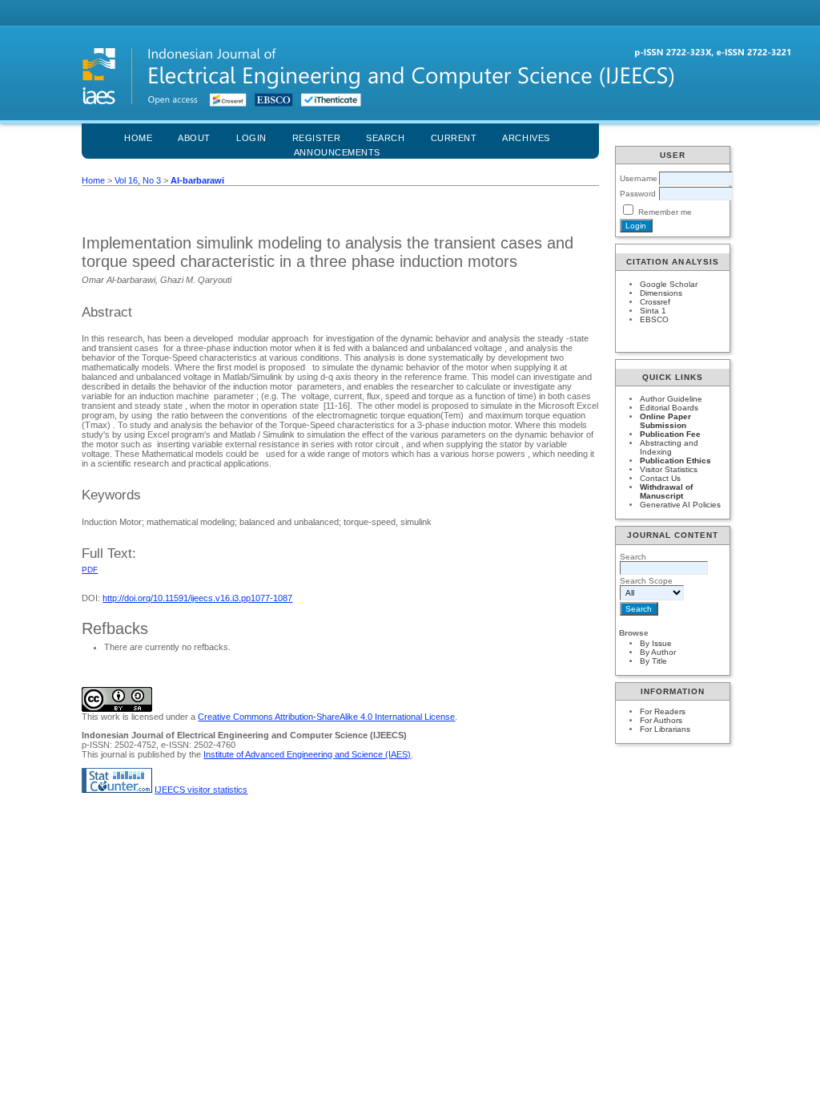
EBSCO (654, 319)
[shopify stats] (117, 789)
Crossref (655, 301)
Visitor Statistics (668, 469)
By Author (658, 652)
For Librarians (665, 729)
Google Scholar (668, 284)
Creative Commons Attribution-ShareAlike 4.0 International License (326, 716)
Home (138, 138)
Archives (525, 138)
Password (638, 193)
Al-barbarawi (197, 180)
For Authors (661, 720)
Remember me (665, 212)
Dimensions (661, 293)
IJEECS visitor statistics (201, 789)
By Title (653, 661)
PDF (90, 569)
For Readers (662, 711)
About (194, 138)
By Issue (656, 643)
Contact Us (660, 478)
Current (454, 138)
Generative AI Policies (680, 504)
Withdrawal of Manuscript (666, 491)
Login (251, 138)
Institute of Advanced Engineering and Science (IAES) (307, 754)
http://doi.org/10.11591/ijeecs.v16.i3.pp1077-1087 (197, 598)
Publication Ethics (675, 460)
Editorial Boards (669, 407)
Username (638, 178)
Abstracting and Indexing (669, 447)
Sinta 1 (653, 310)
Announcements (337, 152)
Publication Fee (670, 434)
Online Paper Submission (665, 421)
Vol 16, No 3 (138, 180)
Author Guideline (671, 398)
